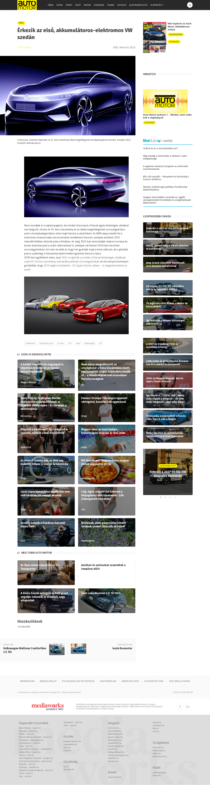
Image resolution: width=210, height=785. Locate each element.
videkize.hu (113, 758)
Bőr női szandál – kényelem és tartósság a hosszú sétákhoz (166, 178)
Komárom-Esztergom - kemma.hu (35, 761)
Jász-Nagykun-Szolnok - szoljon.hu (36, 758)
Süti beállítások (179, 681)
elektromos (30, 343)
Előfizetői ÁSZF (154, 681)
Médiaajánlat (48, 681)
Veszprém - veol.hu (72, 722)
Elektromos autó (138, 5)
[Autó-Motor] (27, 5)
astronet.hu (113, 728)
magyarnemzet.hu (72, 741)
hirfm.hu (157, 775)
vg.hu (66, 766)
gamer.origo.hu (115, 737)
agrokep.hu (69, 769)
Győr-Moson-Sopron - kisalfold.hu (35, 749)
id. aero (61, 343)
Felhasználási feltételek (78, 681)
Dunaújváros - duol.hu (29, 743)
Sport (69, 5)
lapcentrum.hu (160, 756)
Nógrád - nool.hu (27, 764)
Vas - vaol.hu (25, 776)
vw (100, 343)
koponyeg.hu (159, 750)
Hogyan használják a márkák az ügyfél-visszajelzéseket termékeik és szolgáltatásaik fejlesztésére (167, 200)
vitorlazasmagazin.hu (118, 755)
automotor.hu (114, 731)
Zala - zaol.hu (70, 725)
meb (78, 343)
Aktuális (121, 5)
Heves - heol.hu (26, 755)
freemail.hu (158, 747)
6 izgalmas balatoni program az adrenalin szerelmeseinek (165, 167)
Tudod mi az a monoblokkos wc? (160, 148)
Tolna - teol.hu (26, 773)
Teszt (78, 5)
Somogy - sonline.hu (29, 767)
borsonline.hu (114, 777)
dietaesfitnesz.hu (116, 752)
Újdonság (99, 5)
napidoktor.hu (114, 743)
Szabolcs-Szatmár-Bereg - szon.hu (36, 770)
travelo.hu (113, 749)
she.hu (156, 731)
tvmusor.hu (113, 761)
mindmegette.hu (116, 746)
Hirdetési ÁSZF (130, 681)
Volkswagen (90, 343)
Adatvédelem (108, 681)
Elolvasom (149, 122)
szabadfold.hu (70, 744)
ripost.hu (157, 722)
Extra (60, 5)
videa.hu (157, 753)
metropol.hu (158, 725)
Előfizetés (156, 5)
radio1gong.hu (160, 772)
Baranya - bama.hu (28, 731)
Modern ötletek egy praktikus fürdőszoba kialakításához (165, 188)
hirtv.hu (67, 747)
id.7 (70, 343)
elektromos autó (46, 343)
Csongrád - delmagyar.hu (31, 740)
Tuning (110, 5)
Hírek (50, 5)
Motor (87, 5)
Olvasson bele (175, 34)
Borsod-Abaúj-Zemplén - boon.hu (35, 737)
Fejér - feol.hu (26, 746)
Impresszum (27, 681)
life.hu (155, 728)
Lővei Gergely (24, 47)
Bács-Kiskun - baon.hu (30, 728)
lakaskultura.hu (115, 734)
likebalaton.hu (115, 740)
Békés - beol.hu (26, 734)
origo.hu (67, 750)
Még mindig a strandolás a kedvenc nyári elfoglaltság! (165, 157)
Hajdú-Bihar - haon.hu (29, 752)
